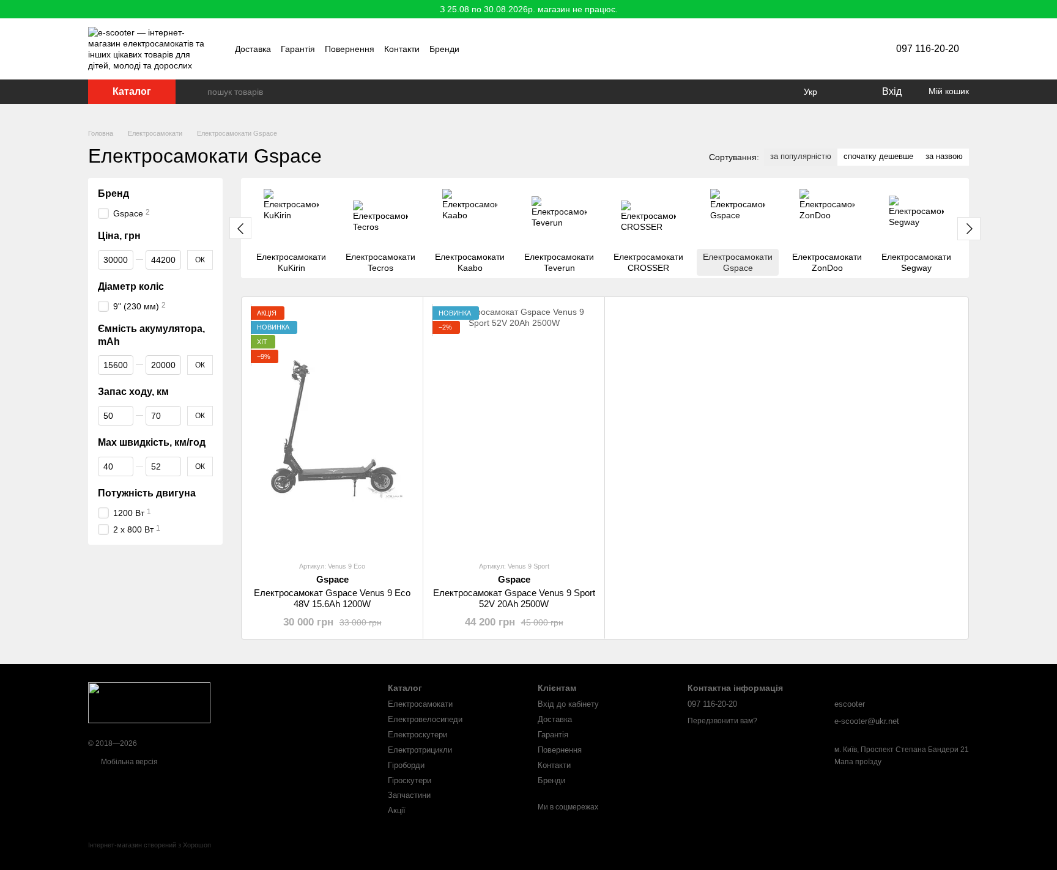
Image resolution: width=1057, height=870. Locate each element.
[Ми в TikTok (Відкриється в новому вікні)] (820, 49)
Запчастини (409, 795)
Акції (397, 810)
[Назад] (240, 228)
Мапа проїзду (857, 762)
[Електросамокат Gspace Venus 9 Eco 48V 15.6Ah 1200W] (332, 428)
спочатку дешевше (878, 156)
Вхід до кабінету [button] (568, 704)
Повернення (349, 49)
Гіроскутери (409, 780)
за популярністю (800, 156)
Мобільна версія (128, 762)
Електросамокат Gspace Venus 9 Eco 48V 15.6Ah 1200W (332, 598)
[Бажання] (846, 92)
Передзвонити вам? (722, 721)
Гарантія (298, 49)
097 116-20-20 (927, 48)
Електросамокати (420, 704)
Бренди (444, 49)
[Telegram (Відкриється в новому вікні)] (850, 49)
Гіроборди (406, 765)
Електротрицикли (420, 749)
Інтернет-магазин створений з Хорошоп (149, 845)
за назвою (944, 156)
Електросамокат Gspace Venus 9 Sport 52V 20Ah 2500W (514, 598)
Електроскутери (417, 734)
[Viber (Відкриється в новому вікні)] (835, 49)
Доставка (253, 49)
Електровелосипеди (425, 719)
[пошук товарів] (197, 91)
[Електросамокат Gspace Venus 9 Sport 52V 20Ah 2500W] (513, 428)
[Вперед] (969, 228)
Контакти (402, 49)
